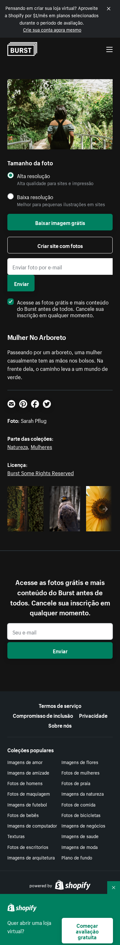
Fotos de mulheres (80, 772)
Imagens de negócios (83, 825)
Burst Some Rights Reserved (40, 472)
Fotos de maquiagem (28, 793)
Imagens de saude (80, 835)
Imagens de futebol (27, 804)
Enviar (21, 283)
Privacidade (93, 715)
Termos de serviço (60, 705)
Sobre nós (60, 725)
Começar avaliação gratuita (87, 931)
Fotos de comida (78, 804)
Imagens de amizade (28, 772)
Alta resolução (33, 175)
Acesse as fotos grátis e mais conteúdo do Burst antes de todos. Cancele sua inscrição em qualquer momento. (62, 308)
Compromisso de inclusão (43, 715)
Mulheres (41, 446)
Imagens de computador (32, 825)
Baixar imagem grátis (60, 222)
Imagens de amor (25, 761)
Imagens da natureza (82, 793)
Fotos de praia (75, 782)
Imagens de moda (79, 846)
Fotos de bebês (23, 814)
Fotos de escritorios (27, 846)
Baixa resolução (35, 196)
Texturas (16, 835)
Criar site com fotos (60, 245)
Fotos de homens (25, 782)
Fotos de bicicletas (80, 814)
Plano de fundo (76, 857)
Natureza (17, 446)
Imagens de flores (79, 761)
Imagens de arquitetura (31, 857)
